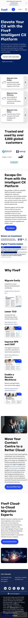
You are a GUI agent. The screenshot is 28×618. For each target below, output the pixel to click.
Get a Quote (4, 579)
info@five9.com (19, 579)
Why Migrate (11, 228)
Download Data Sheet (9, 541)
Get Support (4, 581)
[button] (26, 3)
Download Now (13, 5)
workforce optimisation (18, 466)
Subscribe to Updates (21, 577)
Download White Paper (14, 487)
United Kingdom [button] (14, 593)
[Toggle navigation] (26, 9)
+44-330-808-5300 (13, 9)
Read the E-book (7, 61)
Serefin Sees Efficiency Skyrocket (12, 356)
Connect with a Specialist (11, 57)
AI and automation (13, 468)
